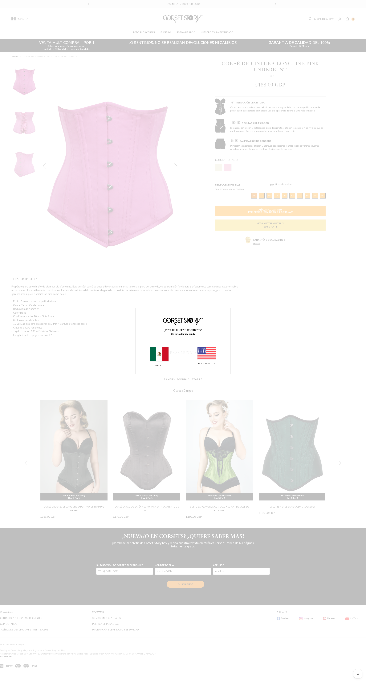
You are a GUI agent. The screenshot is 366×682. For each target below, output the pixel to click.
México (159, 365)
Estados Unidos (206, 363)
